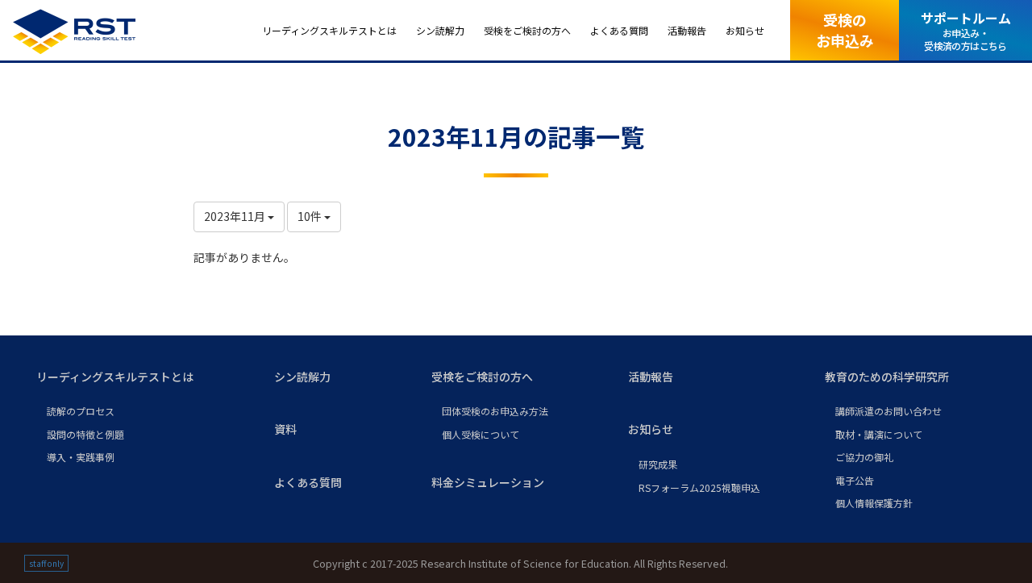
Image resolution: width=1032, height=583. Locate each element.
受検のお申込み (845, 29)
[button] (142, 377)
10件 (311, 216)
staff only (46, 563)
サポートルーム (966, 30)
